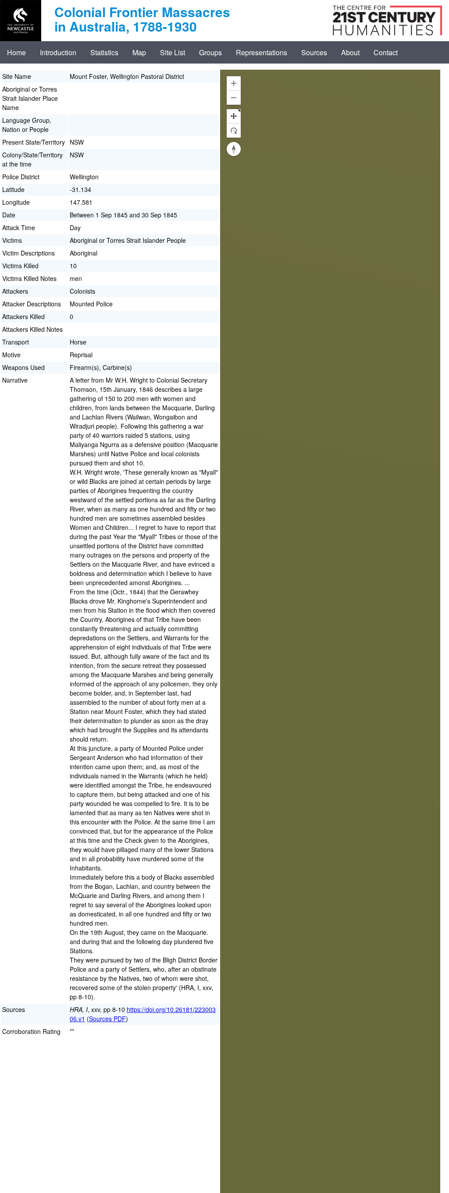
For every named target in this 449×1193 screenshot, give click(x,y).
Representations (261, 52)
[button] (234, 83)
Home (16, 52)
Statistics (104, 52)
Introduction (58, 52)
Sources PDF (107, 1018)
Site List (172, 52)
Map (139, 52)
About (350, 52)
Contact (386, 52)
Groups (210, 52)
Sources (314, 52)
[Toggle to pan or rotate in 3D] (234, 123)
